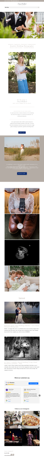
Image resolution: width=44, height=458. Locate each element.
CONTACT (22, 278)
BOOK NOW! (22, 173)
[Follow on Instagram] (13, 454)
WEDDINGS (22, 226)
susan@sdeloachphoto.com (9, 455)
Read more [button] (8, 397)
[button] (2, 25)
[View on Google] (7, 390)
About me (22, 132)
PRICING (22, 252)
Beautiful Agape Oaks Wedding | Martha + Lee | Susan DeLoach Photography (21, 326)
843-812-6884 (6, 453)
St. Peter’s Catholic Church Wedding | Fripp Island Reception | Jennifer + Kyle (20, 363)
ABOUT (22, 200)
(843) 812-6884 (7, 0)
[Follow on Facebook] (11, 454)
